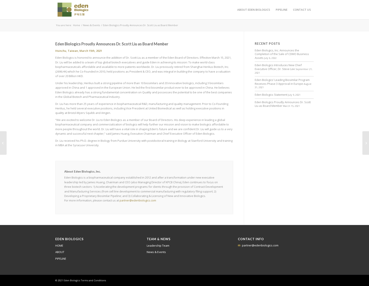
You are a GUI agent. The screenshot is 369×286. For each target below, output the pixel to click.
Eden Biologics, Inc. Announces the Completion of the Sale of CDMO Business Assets (282, 54)
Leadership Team (158, 245)
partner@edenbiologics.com (138, 200)
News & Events (156, 252)
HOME (59, 245)
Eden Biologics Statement (271, 95)
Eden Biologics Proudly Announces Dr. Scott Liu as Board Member (283, 104)
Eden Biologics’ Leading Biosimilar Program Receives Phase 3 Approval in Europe (282, 82)
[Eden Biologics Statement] (365, 143)
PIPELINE (60, 259)
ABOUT (59, 252)
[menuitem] (253, 9)
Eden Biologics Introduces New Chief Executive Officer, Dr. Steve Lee (278, 67)
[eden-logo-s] (73, 9)
